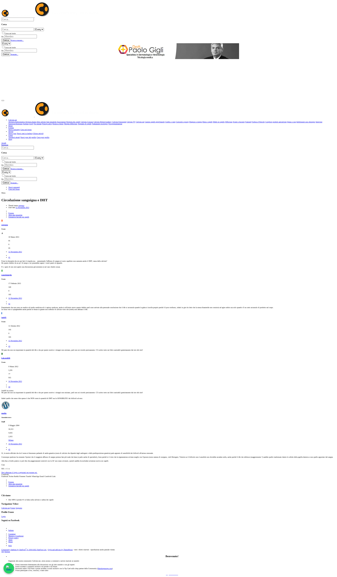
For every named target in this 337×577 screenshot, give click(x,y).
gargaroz (21, 206)
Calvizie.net (5, 508)
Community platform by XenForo (24, 550)
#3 (9, 346)
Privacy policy (13, 538)
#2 (9, 304)
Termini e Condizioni (16, 536)
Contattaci (12, 534)
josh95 (3, 317)
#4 (9, 387)
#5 (9, 449)
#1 (9, 257)
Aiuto (10, 540)
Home (10, 542)
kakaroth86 (5, 358)
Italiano (11, 530)
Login (3, 516)
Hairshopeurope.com (105, 568)
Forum (12, 508)
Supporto (19, 508)
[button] (2, 100)
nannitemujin (6, 275)
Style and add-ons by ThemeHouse (60, 550)
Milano (11, 440)
